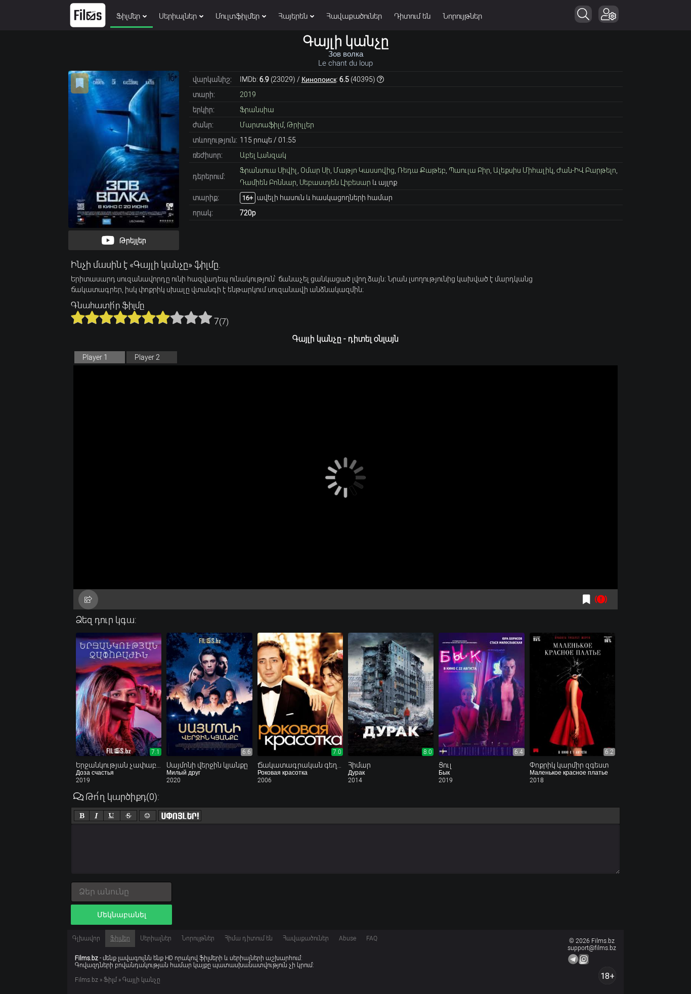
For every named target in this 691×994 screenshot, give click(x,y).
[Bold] (82, 815)
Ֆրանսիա (257, 110)
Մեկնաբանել (121, 915)
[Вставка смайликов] (147, 815)
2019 (248, 94)
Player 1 (95, 357)
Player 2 (147, 357)
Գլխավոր (86, 938)
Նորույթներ (462, 16)
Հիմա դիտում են (249, 938)
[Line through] (128, 815)
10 (205, 317)
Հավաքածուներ (354, 16)
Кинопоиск (318, 79)
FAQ (371, 938)
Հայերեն (293, 16)
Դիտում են (412, 16)
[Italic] (96, 815)
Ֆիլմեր (128, 16)
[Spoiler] (179, 815)
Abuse (347, 938)
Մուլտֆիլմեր (237, 16)
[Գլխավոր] (88, 15)
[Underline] (111, 815)
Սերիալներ (178, 16)
